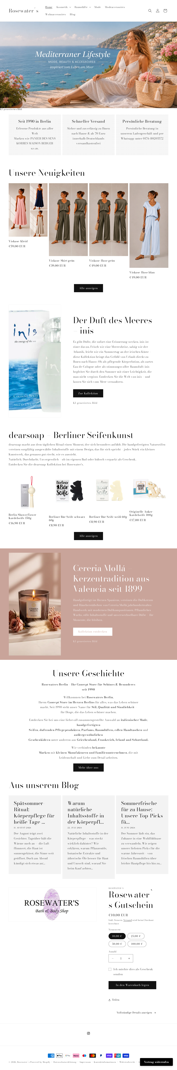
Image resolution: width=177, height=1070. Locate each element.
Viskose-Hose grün (102, 260)
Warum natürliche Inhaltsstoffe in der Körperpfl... (86, 812)
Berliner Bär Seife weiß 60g (108, 516)
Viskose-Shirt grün (61, 260)
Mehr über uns (88, 768)
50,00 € (117, 944)
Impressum (85, 1062)
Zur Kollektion (88, 393)
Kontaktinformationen (105, 1062)
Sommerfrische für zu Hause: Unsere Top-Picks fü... (142, 812)
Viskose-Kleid (18, 241)
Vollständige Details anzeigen (134, 1012)
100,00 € (137, 944)
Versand (127, 920)
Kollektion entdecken (92, 632)
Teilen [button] (115, 1000)
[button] (63, 7)
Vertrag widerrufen (156, 1062)
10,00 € (117, 936)
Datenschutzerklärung (64, 1062)
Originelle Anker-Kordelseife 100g (141, 513)
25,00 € (136, 936)
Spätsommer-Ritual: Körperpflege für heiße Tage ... (34, 812)
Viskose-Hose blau (142, 272)
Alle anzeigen (88, 288)
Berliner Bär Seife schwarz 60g (67, 518)
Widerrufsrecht (127, 1062)
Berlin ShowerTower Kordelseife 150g (22, 516)
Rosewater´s (23, 1062)
